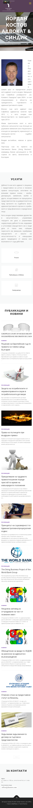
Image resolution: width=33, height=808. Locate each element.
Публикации (5, 385)
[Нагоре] (16, 797)
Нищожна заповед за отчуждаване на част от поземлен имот (12, 611)
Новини (4, 340)
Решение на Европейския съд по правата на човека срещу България (16, 346)
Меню (30, 3)
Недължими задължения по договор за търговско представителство (14, 737)
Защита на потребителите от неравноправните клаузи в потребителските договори (14, 391)
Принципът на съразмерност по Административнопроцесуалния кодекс (16, 528)
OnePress (14, 804)
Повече (16, 757)
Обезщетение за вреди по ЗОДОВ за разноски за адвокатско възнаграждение (16, 654)
